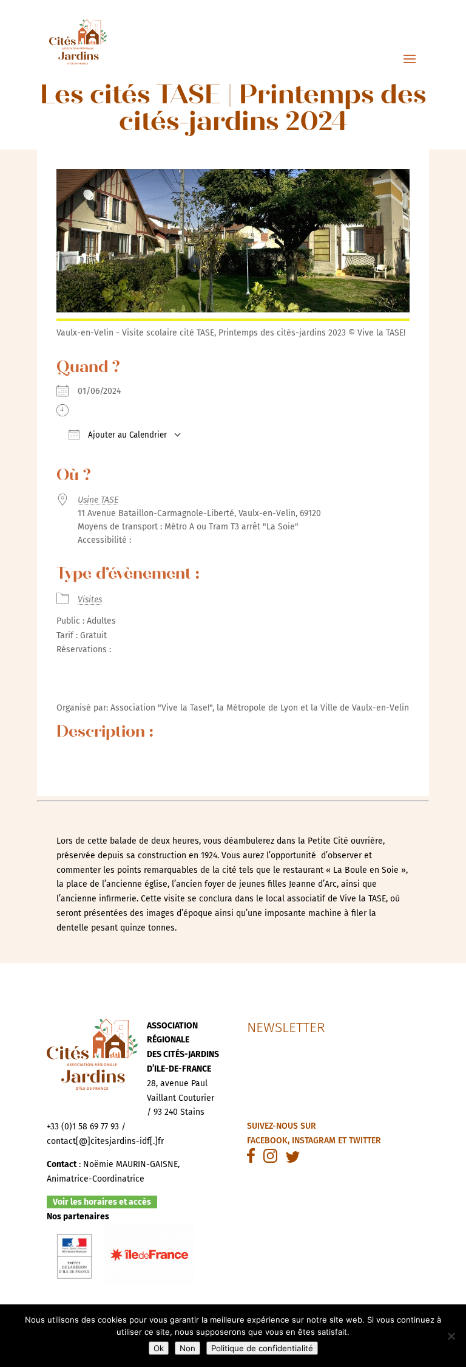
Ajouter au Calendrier (126, 435)
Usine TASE (98, 500)
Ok (159, 1348)
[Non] (451, 1336)
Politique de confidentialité (262, 1348)
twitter (365, 1140)
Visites (90, 599)
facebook (267, 1140)
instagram (314, 1140)
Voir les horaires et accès (102, 1202)
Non (187, 1348)
